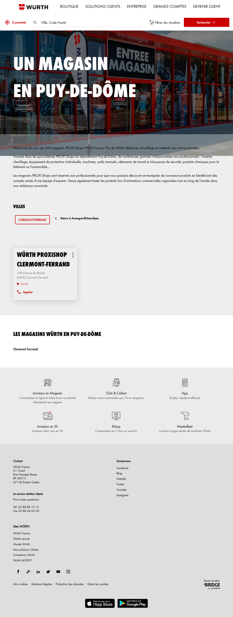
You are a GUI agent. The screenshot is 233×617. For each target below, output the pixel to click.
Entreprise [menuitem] (137, 6)
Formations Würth (24, 555)
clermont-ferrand (32, 220)
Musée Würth (21, 544)
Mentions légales (41, 584)
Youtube (121, 490)
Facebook (122, 468)
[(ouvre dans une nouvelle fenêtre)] (100, 603)
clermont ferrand (25, 349)
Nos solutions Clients (25, 549)
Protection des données (70, 584)
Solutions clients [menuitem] (102, 6)
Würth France (21, 533)
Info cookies (20, 584)
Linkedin (121, 479)
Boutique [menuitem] (69, 6)
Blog (119, 473)
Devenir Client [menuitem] (206, 6)
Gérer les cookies (98, 584)
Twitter (120, 484)
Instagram (122, 495)
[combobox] (92, 22)
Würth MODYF (22, 560)
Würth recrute (21, 539)
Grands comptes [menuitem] (169, 6)
